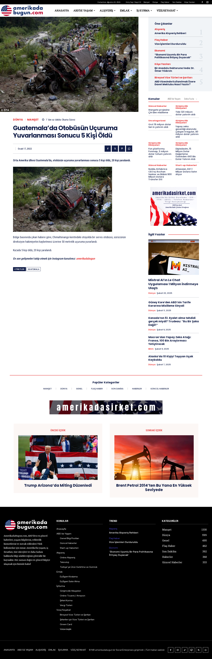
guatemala (33, 269)
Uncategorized (156, 121)
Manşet (147, 2)
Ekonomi (160, 50)
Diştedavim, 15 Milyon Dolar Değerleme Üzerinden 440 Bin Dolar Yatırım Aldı (186, 154)
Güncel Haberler (157, 106)
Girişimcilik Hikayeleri (182, 107)
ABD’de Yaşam (83, 10)
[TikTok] (184, 650)
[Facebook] (202, 2)
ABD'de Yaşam (174, 98)
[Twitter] (115, 148)
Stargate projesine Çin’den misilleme (158, 111)
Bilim (151, 349)
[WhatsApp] (129, 148)
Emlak (125, 10)
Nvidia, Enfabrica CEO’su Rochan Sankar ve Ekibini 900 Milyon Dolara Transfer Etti (160, 174)
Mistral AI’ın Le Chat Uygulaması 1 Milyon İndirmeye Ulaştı (173, 284)
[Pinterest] (122, 148)
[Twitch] (191, 650)
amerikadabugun (85, 258)
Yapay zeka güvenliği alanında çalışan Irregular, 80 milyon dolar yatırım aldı (187, 131)
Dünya (155, 2)
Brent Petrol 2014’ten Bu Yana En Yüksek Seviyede (154, 487)
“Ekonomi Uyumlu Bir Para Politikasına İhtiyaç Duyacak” (173, 56)
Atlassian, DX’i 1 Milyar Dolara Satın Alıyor (186, 172)
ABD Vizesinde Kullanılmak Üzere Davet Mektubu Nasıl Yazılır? (175, 83)
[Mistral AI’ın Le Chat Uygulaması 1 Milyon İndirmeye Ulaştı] (173, 257)
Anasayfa (62, 10)
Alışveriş (106, 10)
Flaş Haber (165, 2)
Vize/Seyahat (166, 10)
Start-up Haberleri (186, 165)
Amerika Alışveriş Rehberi (170, 33)
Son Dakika (176, 2)
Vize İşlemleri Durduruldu (170, 44)
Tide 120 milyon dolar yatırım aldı (185, 113)
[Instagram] (207, 2)
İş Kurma (143, 10)
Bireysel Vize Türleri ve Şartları (173, 77)
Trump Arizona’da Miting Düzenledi (58, 485)
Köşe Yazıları (189, 2)
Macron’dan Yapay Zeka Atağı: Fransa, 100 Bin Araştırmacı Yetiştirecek (169, 340)
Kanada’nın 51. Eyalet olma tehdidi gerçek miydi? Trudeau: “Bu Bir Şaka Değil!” (173, 321)
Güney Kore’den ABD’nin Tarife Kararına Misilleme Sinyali (169, 304)
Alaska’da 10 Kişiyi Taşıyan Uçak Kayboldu (170, 358)
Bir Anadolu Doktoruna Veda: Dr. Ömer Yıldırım (174, 69)
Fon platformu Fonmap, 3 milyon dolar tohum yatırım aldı (159, 152)
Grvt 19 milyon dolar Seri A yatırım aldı (159, 126)
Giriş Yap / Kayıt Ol (133, 2)
